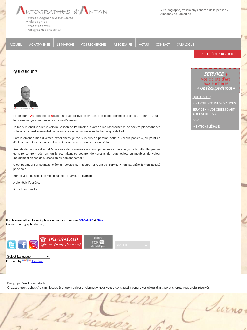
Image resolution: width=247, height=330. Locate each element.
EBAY (100, 220)
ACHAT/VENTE (39, 45)
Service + (115, 164)
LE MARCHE (65, 45)
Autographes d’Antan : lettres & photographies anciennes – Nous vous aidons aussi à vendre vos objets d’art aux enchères (99, 288)
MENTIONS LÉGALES (206, 127)
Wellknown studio (34, 283)
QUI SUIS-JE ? (202, 97)
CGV (196, 120)
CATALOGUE (185, 45)
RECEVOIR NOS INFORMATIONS (214, 103)
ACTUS (144, 45)
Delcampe (85, 176)
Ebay (70, 176)
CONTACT (163, 45)
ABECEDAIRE (123, 45)
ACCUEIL (16, 45)
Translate (37, 261)
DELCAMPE (86, 220)
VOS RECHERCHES (94, 45)
